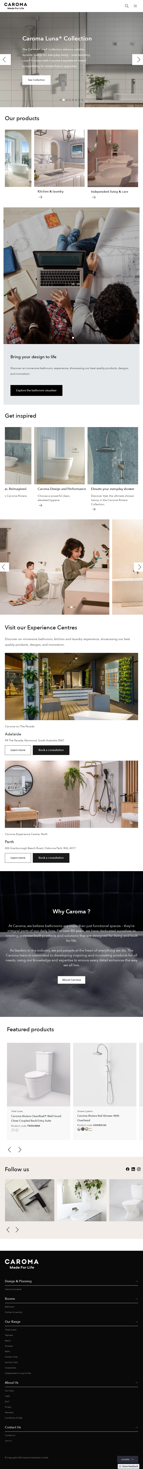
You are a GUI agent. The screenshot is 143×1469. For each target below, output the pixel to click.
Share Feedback (130, 1466)
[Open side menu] (135, 6)
